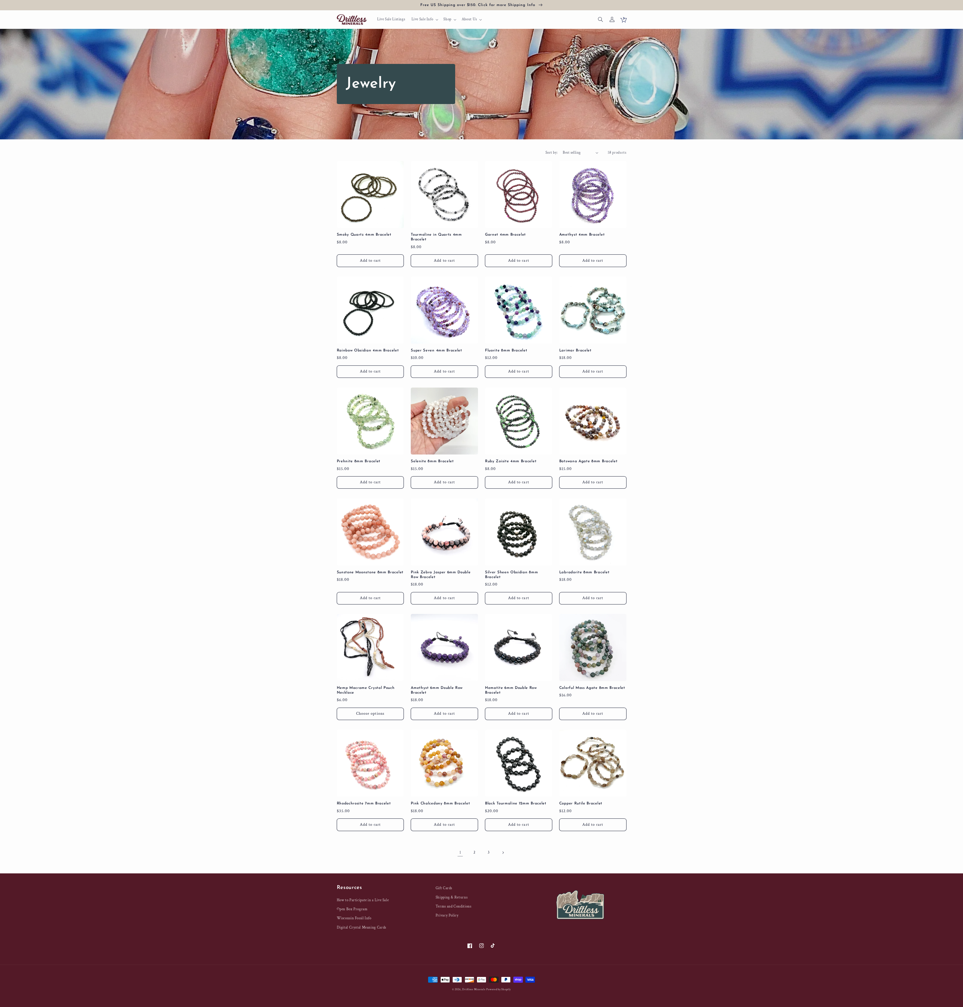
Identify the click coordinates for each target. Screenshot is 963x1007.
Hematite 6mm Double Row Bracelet (511, 690)
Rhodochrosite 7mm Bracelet (364, 803)
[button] (424, 19)
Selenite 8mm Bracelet (432, 461)
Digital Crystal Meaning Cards (361, 927)
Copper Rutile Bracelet (580, 803)
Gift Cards (444, 888)
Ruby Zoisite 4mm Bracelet (510, 461)
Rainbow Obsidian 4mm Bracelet (368, 350)
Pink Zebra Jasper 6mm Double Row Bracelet (440, 575)
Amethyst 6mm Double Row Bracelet (437, 690)
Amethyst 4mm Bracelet (582, 235)
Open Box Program (352, 909)
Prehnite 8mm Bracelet (359, 461)
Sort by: (551, 152)
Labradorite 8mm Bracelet (584, 572)
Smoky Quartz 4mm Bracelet (364, 235)
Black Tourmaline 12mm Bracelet (515, 803)
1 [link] (460, 852)
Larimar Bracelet (575, 350)
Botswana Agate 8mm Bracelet (588, 461)
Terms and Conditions (453, 906)
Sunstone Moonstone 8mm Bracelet (370, 572)
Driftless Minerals (473, 989)
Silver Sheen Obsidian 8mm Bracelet (511, 575)
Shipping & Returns (451, 897)
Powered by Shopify (498, 989)
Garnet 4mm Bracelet (505, 235)
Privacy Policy (447, 915)
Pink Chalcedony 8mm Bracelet (440, 803)
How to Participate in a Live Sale (363, 900)
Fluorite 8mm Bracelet (506, 350)
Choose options (370, 713)
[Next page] (503, 852)
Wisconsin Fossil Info (354, 918)
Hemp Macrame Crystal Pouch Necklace (366, 690)
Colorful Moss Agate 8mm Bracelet (592, 688)
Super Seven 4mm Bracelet (436, 350)
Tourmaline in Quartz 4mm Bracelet (436, 237)
